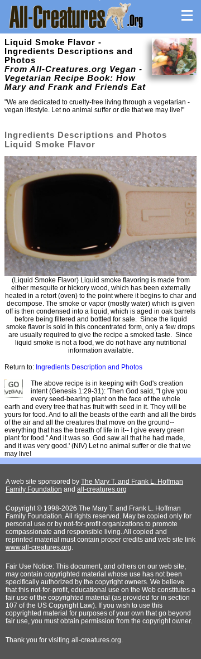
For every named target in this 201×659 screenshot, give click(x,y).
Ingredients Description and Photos (89, 367)
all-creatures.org (102, 489)
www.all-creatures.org (38, 547)
